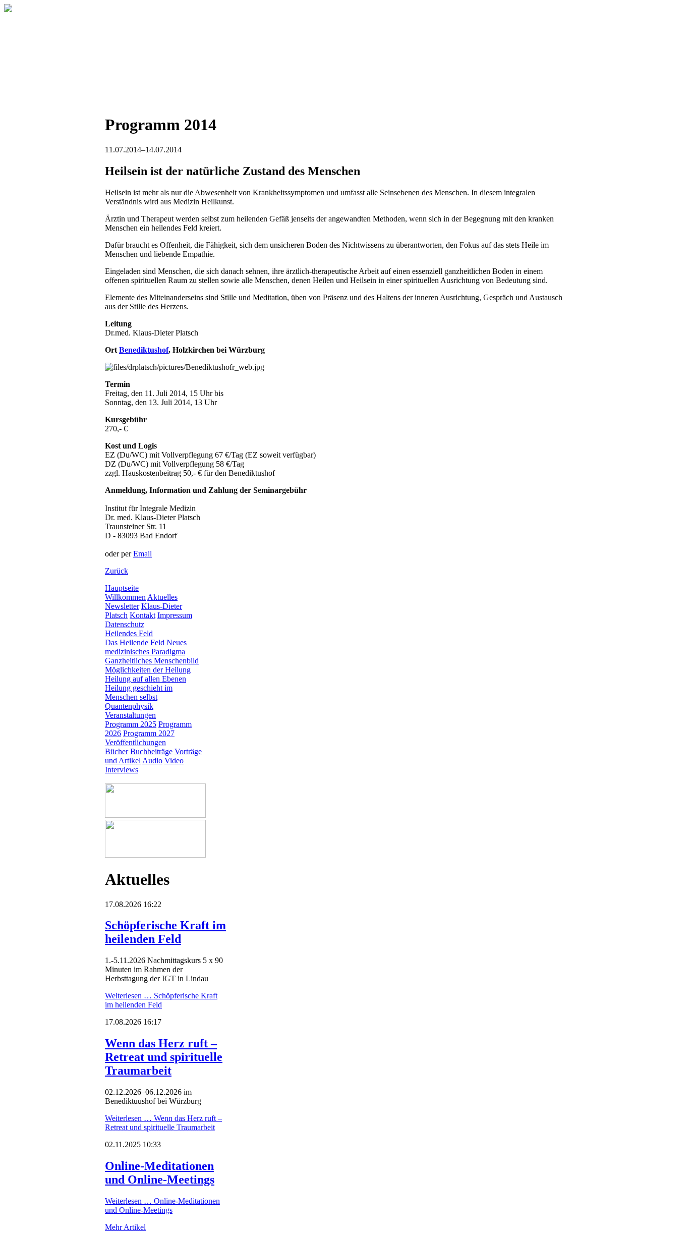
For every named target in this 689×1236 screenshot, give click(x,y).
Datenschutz (124, 624)
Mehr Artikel (125, 1227)
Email (142, 553)
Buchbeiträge (151, 751)
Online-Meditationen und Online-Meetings (159, 1172)
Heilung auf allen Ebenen (145, 679)
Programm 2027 (149, 733)
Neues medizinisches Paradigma (146, 647)
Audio (152, 760)
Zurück (116, 571)
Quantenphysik (129, 706)
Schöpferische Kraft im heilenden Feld (165, 932)
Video (174, 760)
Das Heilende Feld (134, 642)
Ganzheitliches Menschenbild (152, 660)
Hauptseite (122, 588)
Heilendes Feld (129, 633)
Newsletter (122, 606)
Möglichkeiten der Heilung (148, 669)
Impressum (174, 615)
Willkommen (125, 597)
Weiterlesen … (161, 1000)
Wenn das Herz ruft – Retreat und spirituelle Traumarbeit (163, 1057)
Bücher (116, 751)
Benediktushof (143, 350)
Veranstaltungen (130, 715)
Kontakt (142, 615)
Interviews (121, 769)
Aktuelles (162, 597)
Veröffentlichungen (135, 742)
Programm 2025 (130, 724)
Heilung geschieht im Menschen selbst (139, 692)
